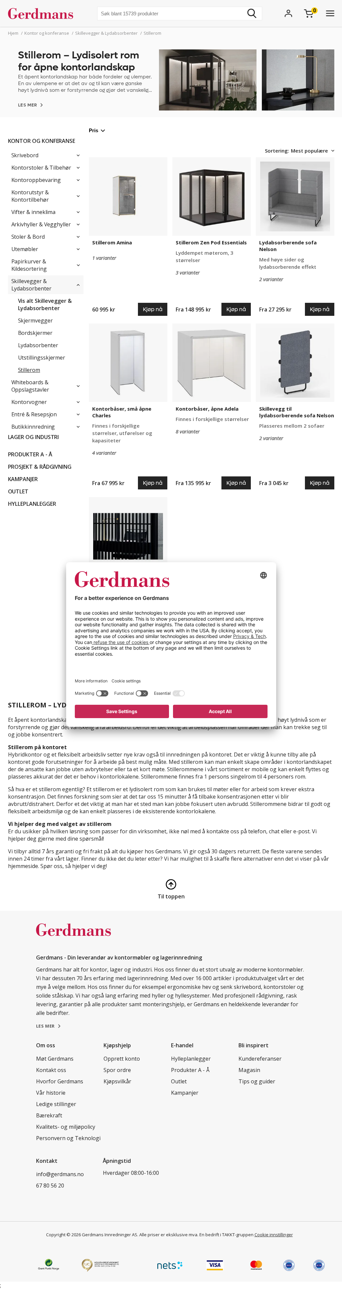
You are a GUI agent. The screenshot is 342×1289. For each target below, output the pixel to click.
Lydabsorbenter (38, 345)
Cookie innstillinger (273, 1235)
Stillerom (29, 370)
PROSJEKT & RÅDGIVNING (40, 466)
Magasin (249, 1070)
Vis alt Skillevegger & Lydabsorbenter (45, 304)
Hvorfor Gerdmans (59, 1081)
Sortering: (277, 150)
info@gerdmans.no (60, 1174)
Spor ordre (117, 1070)
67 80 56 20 (50, 1185)
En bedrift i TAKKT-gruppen (226, 1235)
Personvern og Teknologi (68, 1138)
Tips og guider (256, 1081)
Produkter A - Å (30, 454)
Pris (93, 130)
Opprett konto (122, 1058)
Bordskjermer (35, 333)
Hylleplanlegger (32, 503)
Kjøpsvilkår (117, 1081)
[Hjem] (43, 13)
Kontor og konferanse (41, 141)
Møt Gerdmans (54, 1058)
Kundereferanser (260, 1058)
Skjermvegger (35, 320)
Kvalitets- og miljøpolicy (65, 1126)
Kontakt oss (51, 1070)
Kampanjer (23, 479)
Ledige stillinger (56, 1104)
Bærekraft (49, 1115)
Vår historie (50, 1092)
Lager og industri (33, 437)
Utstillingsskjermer (41, 357)
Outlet (18, 491)
